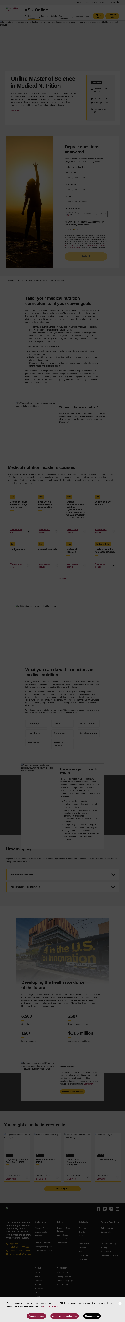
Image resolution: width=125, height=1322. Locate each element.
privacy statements (50, 1306)
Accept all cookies (36, 1316)
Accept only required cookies (64, 1316)
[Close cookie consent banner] (120, 1303)
